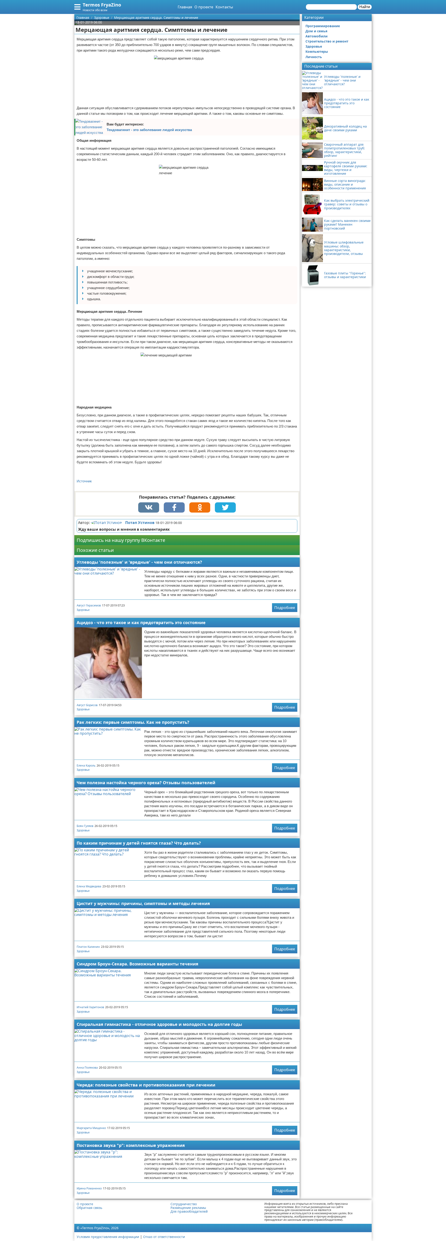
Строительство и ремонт (326, 41)
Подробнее (284, 607)
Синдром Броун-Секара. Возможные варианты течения (137, 964)
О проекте (203, 7)
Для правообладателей (189, 1211)
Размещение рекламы (188, 1208)
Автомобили (316, 36)
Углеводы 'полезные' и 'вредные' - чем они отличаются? (139, 562)
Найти (364, 7)
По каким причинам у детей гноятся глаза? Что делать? (139, 843)
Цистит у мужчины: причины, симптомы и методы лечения (143, 903)
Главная (185, 7)
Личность (313, 57)
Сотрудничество (184, 1204)
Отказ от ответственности (164, 1236)
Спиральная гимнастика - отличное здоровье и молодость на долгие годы (159, 1024)
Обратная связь (89, 1208)
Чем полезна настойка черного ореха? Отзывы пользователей (146, 782)
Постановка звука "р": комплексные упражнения (131, 1145)
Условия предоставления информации (108, 1236)
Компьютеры (316, 51)
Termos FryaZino (102, 5)
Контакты (224, 7)
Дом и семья (316, 31)
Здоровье (83, 610)
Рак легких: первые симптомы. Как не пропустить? (133, 722)
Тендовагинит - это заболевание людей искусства (149, 130)
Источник (84, 481)
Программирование (322, 26)
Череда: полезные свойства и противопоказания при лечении (146, 1085)
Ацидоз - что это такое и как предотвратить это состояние (141, 622)
